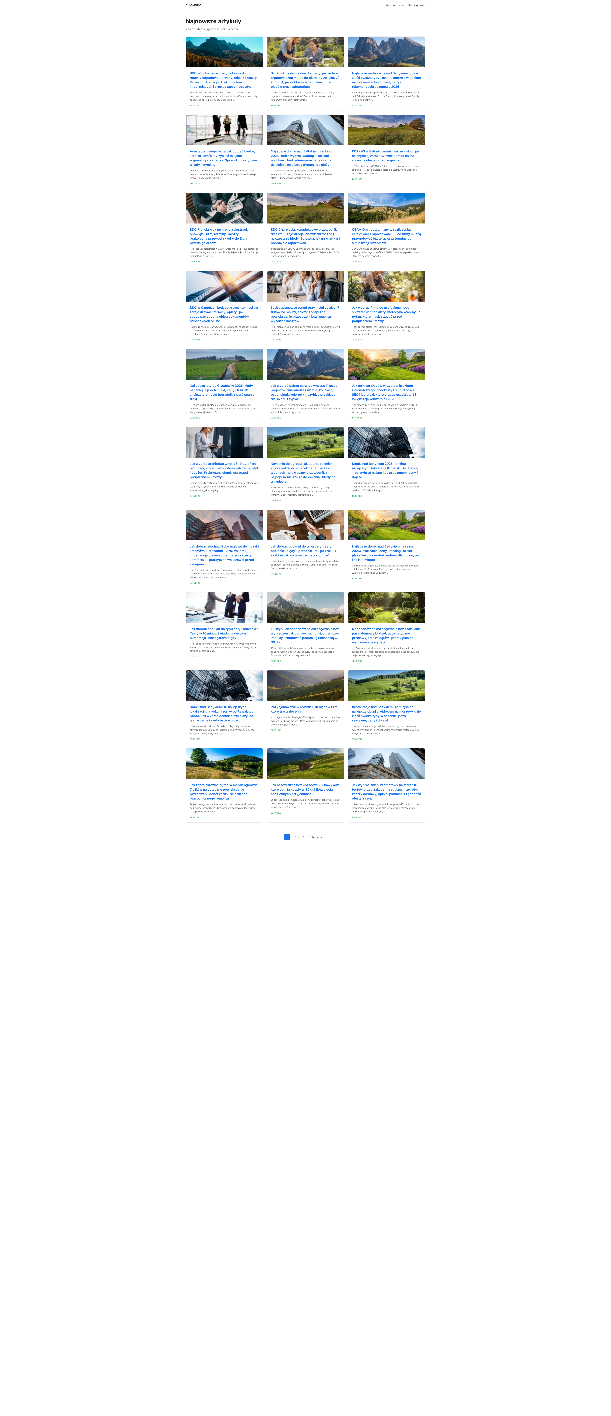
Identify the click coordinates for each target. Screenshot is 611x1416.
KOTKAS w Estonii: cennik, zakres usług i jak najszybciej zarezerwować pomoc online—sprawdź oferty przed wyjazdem (385, 155)
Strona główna (416, 5)
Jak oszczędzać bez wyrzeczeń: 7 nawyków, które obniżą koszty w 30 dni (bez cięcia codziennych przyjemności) (305, 789)
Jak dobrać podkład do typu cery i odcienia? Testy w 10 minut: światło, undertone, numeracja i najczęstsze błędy (224, 633)
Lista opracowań (393, 5)
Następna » (318, 837)
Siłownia (193, 5)
